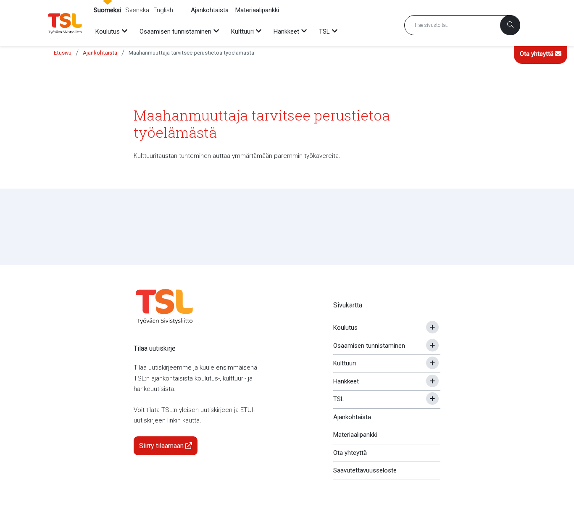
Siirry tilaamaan (162, 446)
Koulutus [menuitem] (107, 31)
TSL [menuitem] (324, 31)
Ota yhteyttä (537, 54)
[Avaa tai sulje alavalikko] (432, 327)
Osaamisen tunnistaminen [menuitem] (175, 31)
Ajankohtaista (210, 10)
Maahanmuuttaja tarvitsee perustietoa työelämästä (191, 53)
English (163, 10)
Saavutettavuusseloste (365, 470)
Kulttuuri (344, 363)
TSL (338, 399)
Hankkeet (346, 381)
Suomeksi (107, 10)
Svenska (137, 10)
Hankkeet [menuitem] (286, 31)
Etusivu (62, 53)
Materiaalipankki (257, 10)
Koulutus (345, 327)
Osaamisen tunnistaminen (369, 345)
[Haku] (510, 25)
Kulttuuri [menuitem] (242, 31)
